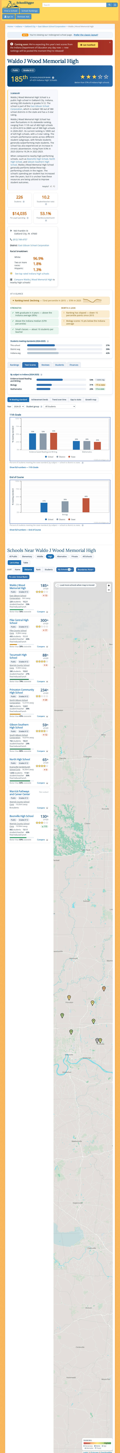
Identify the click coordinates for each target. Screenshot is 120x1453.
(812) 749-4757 (20, 239)
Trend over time (59, 399)
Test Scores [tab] (30, 364)
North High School (20, 759)
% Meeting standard (18, 399)
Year (9, 406)
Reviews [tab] (45, 364)
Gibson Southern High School (19, 726)
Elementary (27, 556)
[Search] (109, 5)
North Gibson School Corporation (19, 701)
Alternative (62, 556)
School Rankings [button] (30, 10)
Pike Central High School (19, 621)
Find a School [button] (10, 10)
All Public (13, 556)
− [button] (109, 590)
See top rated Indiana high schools (32, 273)
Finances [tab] (74, 364)
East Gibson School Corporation (33, 245)
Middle (40, 556)
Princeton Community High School (22, 691)
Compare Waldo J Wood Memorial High (33, 279)
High (50, 556)
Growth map (90, 399)
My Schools (64, 569)
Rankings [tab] (14, 364)
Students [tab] (59, 364)
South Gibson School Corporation (19, 736)
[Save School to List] (47, 612)
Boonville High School (37, 158)
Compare (41, 612)
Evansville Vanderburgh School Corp (20, 768)
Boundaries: (85, 569)
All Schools (87, 556)
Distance (28, 569)
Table (25, 562)
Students (49, 569)
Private (75, 556)
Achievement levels (39, 399)
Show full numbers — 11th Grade (24, 467)
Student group (34, 406)
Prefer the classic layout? (86, 35)
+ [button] (109, 585)
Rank (38, 569)
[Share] (115, 5)
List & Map (14, 562)
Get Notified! (89, 45)
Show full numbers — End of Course (25, 529)
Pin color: (18, 577)
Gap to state (75, 399)
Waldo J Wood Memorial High (18, 587)
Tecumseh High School (18, 656)
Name (17, 569)
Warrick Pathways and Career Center (20, 793)
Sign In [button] (9, 16)
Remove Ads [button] (23, 16)
